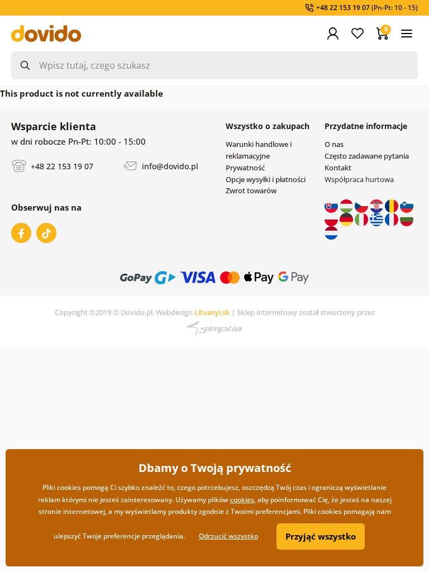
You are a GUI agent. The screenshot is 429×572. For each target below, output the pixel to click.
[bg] (406, 218)
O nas (334, 144)
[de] (347, 218)
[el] (377, 218)
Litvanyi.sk (212, 312)
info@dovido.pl (169, 165)
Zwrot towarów (251, 190)
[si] (406, 205)
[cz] (362, 205)
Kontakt (338, 168)
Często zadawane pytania (367, 156)
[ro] (392, 205)
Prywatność (245, 168)
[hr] (377, 205)
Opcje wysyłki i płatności (266, 179)
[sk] (332, 205)
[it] (362, 218)
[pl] (332, 218)
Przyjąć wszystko (320, 536)
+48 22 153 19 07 (60, 165)
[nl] (331, 232)
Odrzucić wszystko (228, 536)
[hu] (347, 205)
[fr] (392, 218)
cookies (242, 499)
